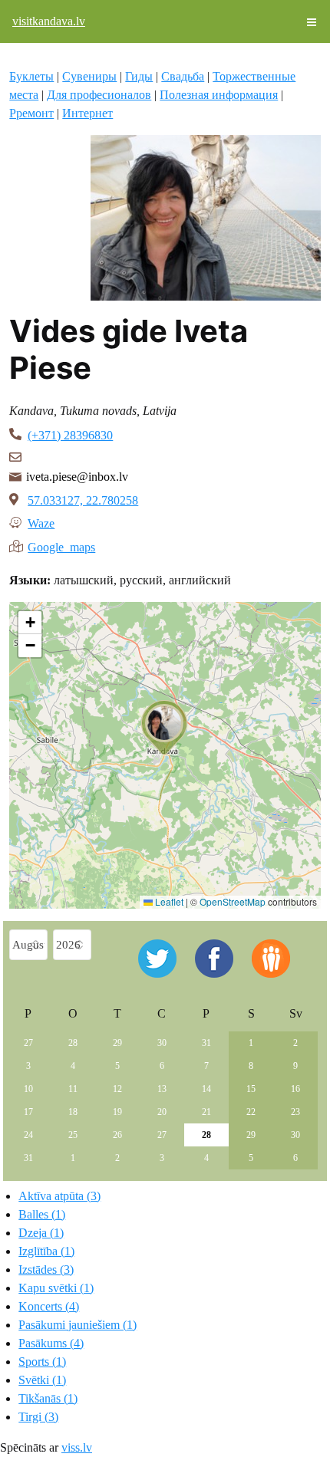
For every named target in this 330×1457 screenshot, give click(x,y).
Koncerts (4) (48, 1306)
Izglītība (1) (46, 1251)
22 (251, 1112)
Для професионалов (99, 94)
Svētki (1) (42, 1379)
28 (73, 1043)
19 (117, 1112)
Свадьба (182, 76)
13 (162, 1089)
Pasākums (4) (51, 1343)
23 (295, 1112)
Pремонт (31, 113)
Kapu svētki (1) (56, 1287)
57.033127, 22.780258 (83, 500)
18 (73, 1112)
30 (162, 1043)
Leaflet (168, 901)
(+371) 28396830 (70, 435)
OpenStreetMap (233, 901)
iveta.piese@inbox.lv (77, 476)
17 (28, 1112)
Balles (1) (41, 1214)
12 (117, 1089)
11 (73, 1089)
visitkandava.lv (48, 21)
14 (206, 1089)
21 (206, 1112)
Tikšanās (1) (48, 1398)
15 (251, 1089)
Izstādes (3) (46, 1269)
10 (28, 1089)
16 (295, 1089)
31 (206, 1043)
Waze (41, 522)
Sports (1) (42, 1361)
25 (73, 1135)
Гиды (139, 76)
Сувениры (89, 76)
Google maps (61, 546)
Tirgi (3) (38, 1416)
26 (117, 1135)
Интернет (87, 113)
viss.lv (76, 1447)
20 (162, 1112)
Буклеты (31, 76)
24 (28, 1135)
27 (28, 1043)
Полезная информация (219, 94)
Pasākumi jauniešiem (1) (77, 1324)
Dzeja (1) (41, 1232)
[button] (164, 727)
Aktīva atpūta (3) (59, 1195)
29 (117, 1043)
